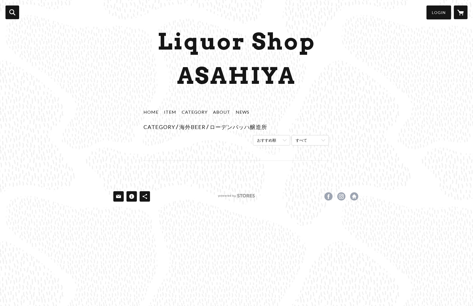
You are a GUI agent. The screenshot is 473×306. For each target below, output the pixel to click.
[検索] (12, 12)
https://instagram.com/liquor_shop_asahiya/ (341, 196)
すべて (301, 140)
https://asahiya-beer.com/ (354, 196)
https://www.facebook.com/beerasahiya (328, 196)
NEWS (242, 112)
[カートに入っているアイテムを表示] (461, 12)
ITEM (170, 112)
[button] (438, 12)
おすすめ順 (266, 140)
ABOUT (221, 112)
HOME (150, 112)
